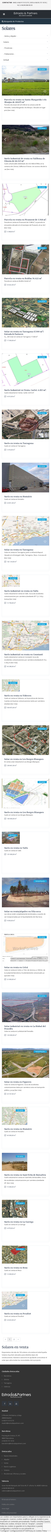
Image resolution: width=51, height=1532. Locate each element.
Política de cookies (8, 1504)
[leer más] (11, 110)
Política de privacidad (9, 1513)
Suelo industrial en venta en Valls (21, 591)
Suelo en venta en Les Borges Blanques (24, 812)
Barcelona (7, 1376)
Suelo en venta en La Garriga (18, 1222)
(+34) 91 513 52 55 (8, 1420)
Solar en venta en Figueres (17, 1082)
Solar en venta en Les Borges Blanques (24, 759)
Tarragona (8, 1383)
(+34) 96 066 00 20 (8, 1488)
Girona (6, 1379)
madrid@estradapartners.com (13, 1423)
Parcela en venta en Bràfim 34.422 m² (23, 278)
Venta (6, 1463)
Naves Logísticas (10, 1466)
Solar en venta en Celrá (16, 967)
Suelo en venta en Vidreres (17, 695)
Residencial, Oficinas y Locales (15, 1474)
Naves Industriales (10, 1456)
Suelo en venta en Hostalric (18, 496)
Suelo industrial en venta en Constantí (23, 654)
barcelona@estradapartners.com (14, 1443)
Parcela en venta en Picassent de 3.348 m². (25, 219)
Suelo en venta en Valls (16, 848)
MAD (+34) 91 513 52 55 (21, 2)
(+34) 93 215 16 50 (8, 1441)
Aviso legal (5, 1509)
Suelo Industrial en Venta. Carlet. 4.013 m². (25, 390)
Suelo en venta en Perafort (17, 1313)
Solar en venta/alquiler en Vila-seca (22, 911)
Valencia (7, 1387)
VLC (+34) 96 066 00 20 (24, 5)
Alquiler (6, 1459)
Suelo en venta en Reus (16, 1268)
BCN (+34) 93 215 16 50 (38, 2)
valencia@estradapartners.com (13, 1491)
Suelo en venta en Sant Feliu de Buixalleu (25, 1175)
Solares (6, 1470)
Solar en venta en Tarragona (18, 550)
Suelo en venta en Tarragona (18, 443)
